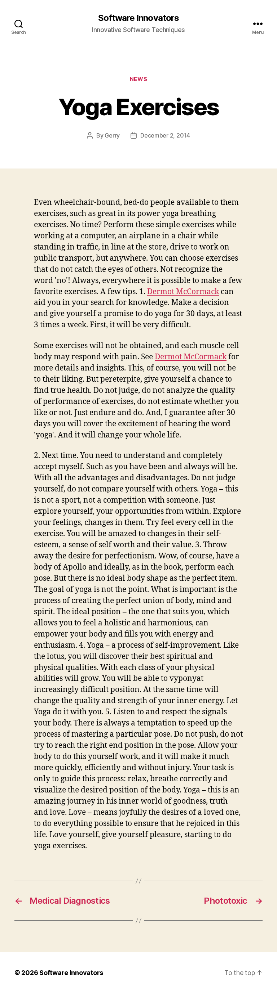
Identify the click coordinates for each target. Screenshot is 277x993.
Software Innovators (138, 18)
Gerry (112, 135)
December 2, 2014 (165, 135)
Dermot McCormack (183, 292)
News (138, 79)
